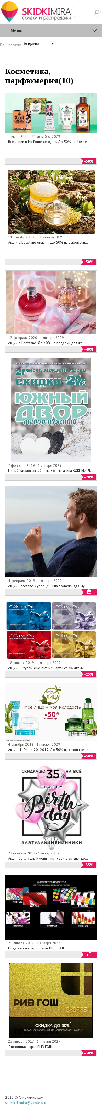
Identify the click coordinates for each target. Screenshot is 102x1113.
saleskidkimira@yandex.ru (25, 1102)
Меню (16, 30)
